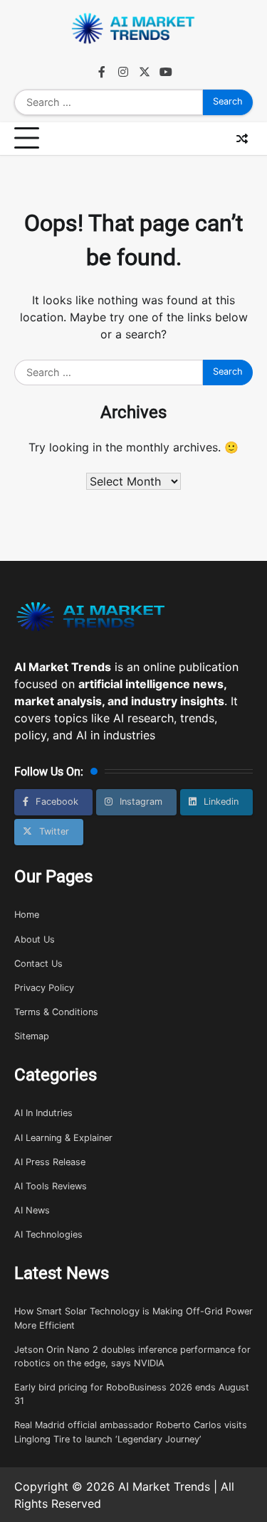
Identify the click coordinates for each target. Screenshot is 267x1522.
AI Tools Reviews (50, 1186)
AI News (32, 1210)
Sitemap (31, 1036)
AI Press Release (49, 1162)
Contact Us (38, 963)
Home (26, 914)
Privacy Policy (44, 987)
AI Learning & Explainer (63, 1137)
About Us (34, 939)
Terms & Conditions (56, 1012)
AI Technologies (48, 1234)
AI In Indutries (43, 1113)
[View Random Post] (242, 138)
